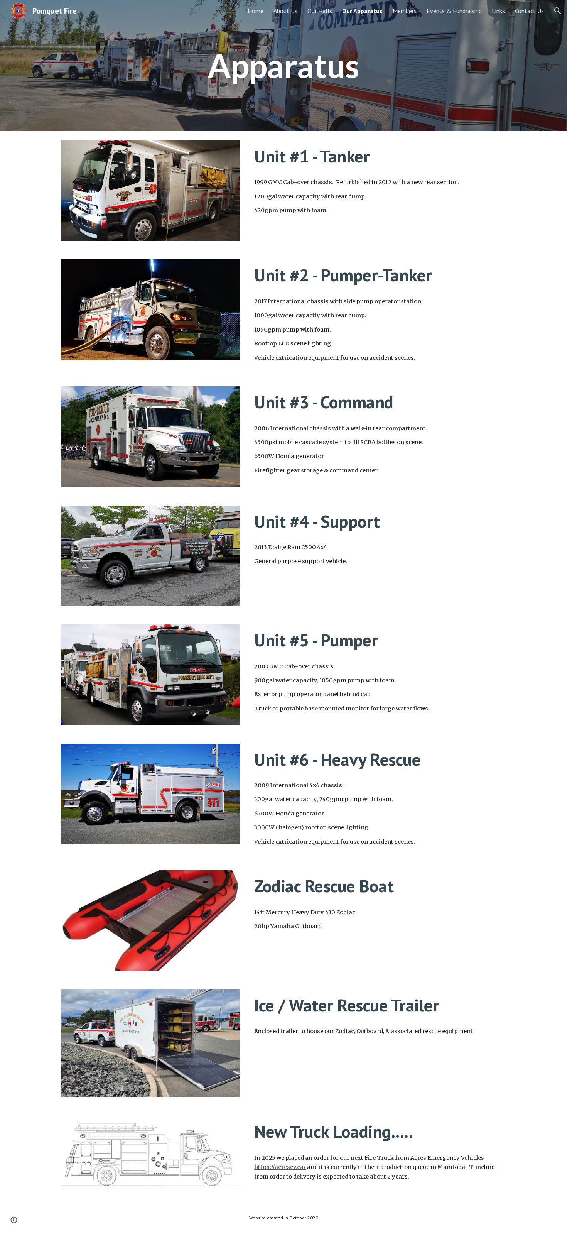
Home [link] (255, 11)
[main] (283, 65)
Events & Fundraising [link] (454, 11)
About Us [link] (285, 11)
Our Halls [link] (319, 11)
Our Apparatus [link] (362, 11)
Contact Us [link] (529, 11)
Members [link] (405, 11)
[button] (557, 11)
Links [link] (498, 11)
